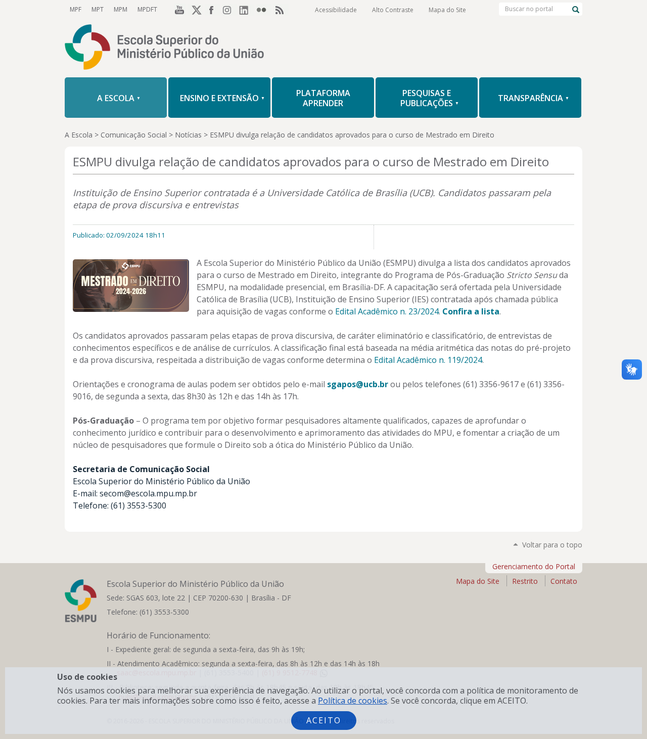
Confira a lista (470, 311)
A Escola (79, 135)
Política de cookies (352, 700)
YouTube (178, 9)
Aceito (323, 720)
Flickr (263, 9)
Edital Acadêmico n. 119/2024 (428, 359)
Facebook (212, 9)
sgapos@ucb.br (357, 384)
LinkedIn (246, 9)
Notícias (188, 135)
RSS (281, 9)
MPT (97, 9)
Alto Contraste (392, 10)
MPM (120, 9)
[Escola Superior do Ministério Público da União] (323, 48)
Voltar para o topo (552, 544)
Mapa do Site (447, 10)
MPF (75, 9)
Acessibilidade (336, 10)
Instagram (229, 9)
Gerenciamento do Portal (533, 566)
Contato (563, 581)
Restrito (525, 581)
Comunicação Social (134, 135)
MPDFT (147, 9)
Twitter (195, 9)
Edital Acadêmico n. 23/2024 (387, 311)
